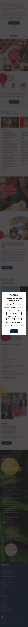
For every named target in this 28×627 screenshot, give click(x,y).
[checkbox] (4, 322)
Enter (14, 331)
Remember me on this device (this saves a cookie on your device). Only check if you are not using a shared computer (14, 325)
